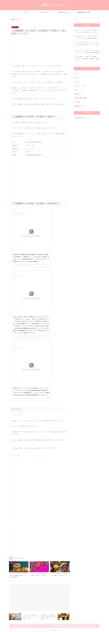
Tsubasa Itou (26, 335)
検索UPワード (15, 27)
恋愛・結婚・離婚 (81, 98)
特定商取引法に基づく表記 (83, 12)
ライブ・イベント (81, 86)
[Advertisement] (39, 51)
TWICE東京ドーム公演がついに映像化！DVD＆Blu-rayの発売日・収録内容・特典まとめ (87, 58)
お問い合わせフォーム (64, 12)
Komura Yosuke (27, 398)
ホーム (25, 12)
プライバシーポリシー (45, 12)
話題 (19, 455)
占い (77, 90)
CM (77, 74)
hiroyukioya (26, 264)
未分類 (78, 102)
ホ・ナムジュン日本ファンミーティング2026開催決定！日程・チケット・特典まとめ (87, 44)
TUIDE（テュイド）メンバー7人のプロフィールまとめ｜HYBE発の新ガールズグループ (87, 31)
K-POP (78, 78)
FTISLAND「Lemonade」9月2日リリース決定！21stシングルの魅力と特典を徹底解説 (88, 51)
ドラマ (78, 82)
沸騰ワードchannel (55, 5)
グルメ (14, 455)
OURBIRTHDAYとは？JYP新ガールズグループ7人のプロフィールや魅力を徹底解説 (87, 37)
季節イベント (80, 94)
